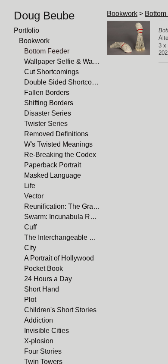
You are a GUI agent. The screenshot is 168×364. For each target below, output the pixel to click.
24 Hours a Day (48, 278)
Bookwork (34, 40)
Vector (34, 196)
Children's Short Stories (60, 310)
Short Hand (41, 289)
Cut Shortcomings (51, 71)
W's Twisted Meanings (58, 144)
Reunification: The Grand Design (62, 206)
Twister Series (46, 123)
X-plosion (38, 341)
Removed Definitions (56, 134)
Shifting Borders (48, 103)
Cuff (30, 227)
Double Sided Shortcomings (62, 82)
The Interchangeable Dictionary (62, 237)
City (30, 247)
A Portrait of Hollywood (59, 258)
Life (29, 185)
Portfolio (26, 30)
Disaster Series (47, 113)
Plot (30, 299)
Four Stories (43, 351)
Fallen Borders (46, 92)
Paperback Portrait (52, 165)
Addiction (38, 320)
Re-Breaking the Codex (60, 154)
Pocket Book (43, 268)
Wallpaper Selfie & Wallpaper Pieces (62, 61)
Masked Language (52, 175)
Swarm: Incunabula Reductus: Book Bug (62, 216)
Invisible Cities (46, 330)
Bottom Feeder (46, 51)
